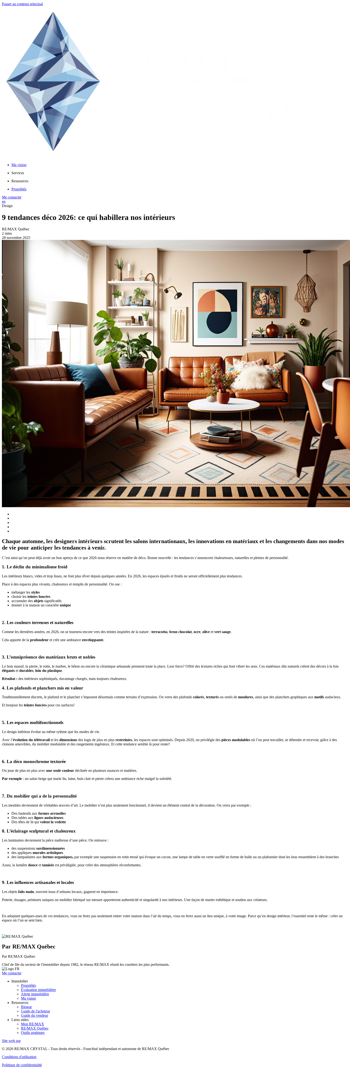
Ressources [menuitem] (19, 181)
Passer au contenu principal (22, 4)
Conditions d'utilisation (19, 1057)
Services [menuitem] (17, 173)
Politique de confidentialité (22, 1065)
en (3, 201)
